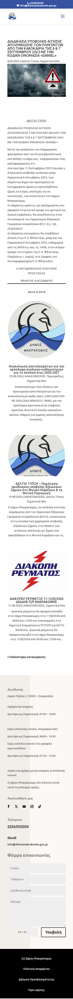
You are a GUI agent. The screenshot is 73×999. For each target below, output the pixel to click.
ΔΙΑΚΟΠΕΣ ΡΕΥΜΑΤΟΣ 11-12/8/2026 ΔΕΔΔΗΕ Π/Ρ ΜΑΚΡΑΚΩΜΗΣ (36, 600)
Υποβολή (53, 932)
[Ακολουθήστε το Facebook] (8, 806)
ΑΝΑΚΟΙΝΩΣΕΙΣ (35, 376)
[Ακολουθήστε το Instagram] (32, 806)
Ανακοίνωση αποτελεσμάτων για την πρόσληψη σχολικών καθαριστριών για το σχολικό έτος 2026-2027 (36, 369)
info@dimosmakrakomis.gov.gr (27, 844)
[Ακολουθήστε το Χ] (16, 806)
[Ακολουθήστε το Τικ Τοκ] (40, 806)
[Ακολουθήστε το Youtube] (24, 806)
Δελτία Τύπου (30, 61)
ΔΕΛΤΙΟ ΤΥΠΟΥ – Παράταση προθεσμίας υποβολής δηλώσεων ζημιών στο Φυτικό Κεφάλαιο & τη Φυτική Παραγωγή (36, 488)
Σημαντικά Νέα (50, 61)
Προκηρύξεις (55, 376)
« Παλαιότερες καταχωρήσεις (26, 657)
